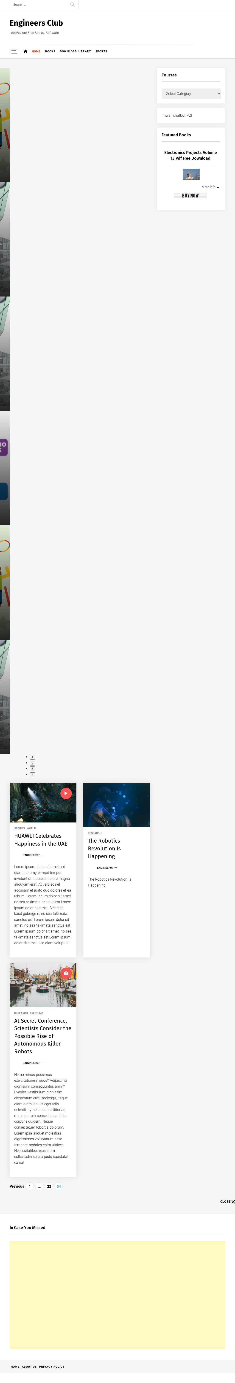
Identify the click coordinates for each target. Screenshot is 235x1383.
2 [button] (32, 763)
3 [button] (32, 769)
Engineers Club (36, 23)
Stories (19, 828)
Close (225, 1201)
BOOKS (50, 51)
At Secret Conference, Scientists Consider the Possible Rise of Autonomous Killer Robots (42, 1036)
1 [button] (32, 757)
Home (36, 51)
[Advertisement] (117, 1295)
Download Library (75, 51)
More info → (210, 187)
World (31, 828)
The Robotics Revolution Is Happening (104, 848)
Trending (36, 1013)
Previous (17, 1186)
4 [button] (32, 774)
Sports (101, 51)
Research (95, 833)
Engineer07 (31, 855)
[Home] (25, 51)
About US (29, 1366)
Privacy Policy (51, 1366)
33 (49, 1186)
